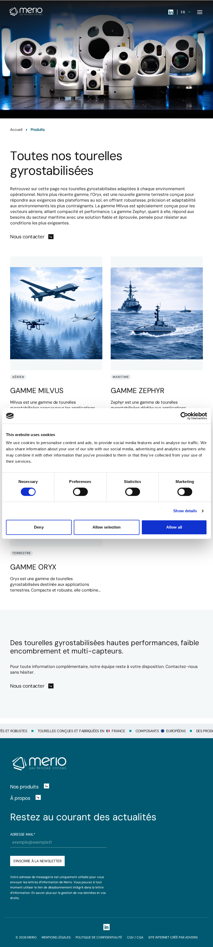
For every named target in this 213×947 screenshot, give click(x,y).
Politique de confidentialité (99, 937)
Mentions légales (56, 937)
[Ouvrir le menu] (200, 12)
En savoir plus (41, 893)
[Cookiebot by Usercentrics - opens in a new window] (184, 416)
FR (183, 12)
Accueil (16, 129)
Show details (185, 511)
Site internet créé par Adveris (173, 937)
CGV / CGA (135, 937)
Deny (38, 527)
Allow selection (106, 527)
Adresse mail (22, 834)
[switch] (80, 492)
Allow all (174, 527)
